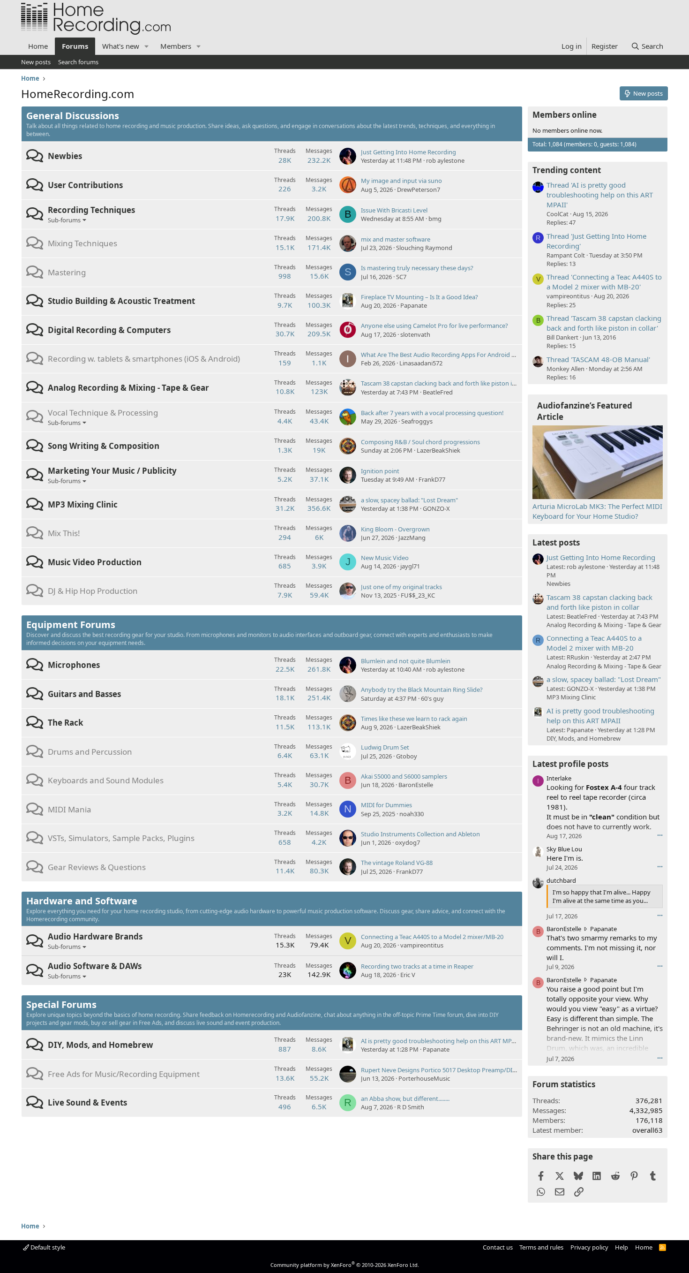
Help (621, 1247)
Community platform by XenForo (344, 1264)
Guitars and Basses (84, 694)
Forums (75, 46)
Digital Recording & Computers (109, 330)
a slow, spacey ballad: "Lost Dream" (409, 500)
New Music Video (385, 557)
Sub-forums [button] (64, 220)
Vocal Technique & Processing (103, 412)
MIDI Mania (69, 809)
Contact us (498, 1247)
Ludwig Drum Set (385, 747)
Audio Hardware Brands (95, 936)
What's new (120, 46)
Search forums (78, 62)
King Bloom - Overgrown (395, 529)
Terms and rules (541, 1247)
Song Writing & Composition (103, 445)
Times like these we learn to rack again (414, 718)
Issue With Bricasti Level (394, 210)
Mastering (67, 272)
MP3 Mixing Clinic (83, 504)
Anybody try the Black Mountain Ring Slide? (422, 689)
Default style (47, 1247)
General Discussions (72, 115)
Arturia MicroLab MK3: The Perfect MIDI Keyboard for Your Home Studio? (597, 511)
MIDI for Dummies (386, 805)
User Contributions (85, 185)
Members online (564, 114)
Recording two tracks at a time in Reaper (417, 966)
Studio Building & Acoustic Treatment (121, 301)
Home (38, 46)
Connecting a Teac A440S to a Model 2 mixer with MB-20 (594, 642)
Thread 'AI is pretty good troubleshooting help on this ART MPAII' (600, 194)
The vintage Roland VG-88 (397, 862)
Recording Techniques (91, 210)
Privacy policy (589, 1247)
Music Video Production (95, 562)
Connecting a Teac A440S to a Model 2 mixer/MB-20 (432, 936)
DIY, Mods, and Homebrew (100, 1044)
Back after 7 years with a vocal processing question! (432, 413)
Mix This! (64, 533)
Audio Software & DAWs (95, 966)
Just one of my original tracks (401, 587)
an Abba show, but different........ (405, 1098)
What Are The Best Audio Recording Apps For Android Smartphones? (456, 354)
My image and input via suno (401, 180)
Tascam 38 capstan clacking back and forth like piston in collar (446, 383)
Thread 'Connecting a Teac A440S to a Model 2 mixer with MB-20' (604, 281)
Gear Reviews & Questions (97, 867)
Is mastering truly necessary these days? (417, 268)
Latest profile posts (570, 763)
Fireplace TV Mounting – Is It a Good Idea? (419, 297)
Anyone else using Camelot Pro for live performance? (434, 325)
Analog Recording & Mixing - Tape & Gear (128, 387)
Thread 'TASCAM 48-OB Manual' (598, 359)
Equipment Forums (70, 624)
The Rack (65, 722)
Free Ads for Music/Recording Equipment (124, 1073)
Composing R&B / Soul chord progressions (420, 442)
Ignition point (380, 471)
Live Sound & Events (87, 1102)
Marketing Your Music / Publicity (112, 470)
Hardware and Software (81, 900)
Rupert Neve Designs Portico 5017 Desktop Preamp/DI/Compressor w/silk (463, 1070)
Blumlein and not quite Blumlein (405, 661)
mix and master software (395, 239)
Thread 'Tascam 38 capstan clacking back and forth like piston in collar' (604, 323)
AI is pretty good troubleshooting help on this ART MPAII (440, 1041)
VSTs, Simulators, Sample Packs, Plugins (121, 838)
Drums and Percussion (90, 751)
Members (175, 46)
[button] (146, 46)
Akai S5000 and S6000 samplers (404, 776)
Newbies (65, 156)
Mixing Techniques (82, 243)
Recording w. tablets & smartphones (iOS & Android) (144, 358)
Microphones (74, 664)
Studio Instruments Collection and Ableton (420, 834)
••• (660, 835)
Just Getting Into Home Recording (408, 152)
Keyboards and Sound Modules (106, 780)
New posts (36, 62)
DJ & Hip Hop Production (93, 590)
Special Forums (61, 1004)
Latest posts (556, 542)
